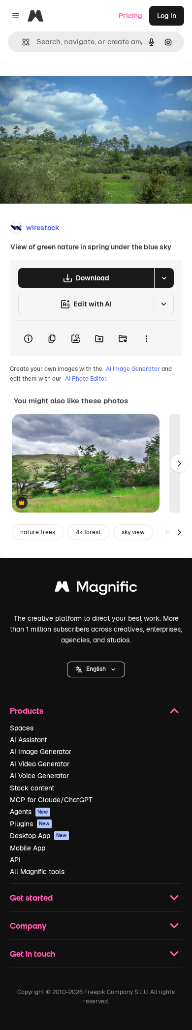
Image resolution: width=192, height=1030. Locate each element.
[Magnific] (96, 589)
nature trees (37, 532)
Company (28, 925)
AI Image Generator (133, 369)
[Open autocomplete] (21, 42)
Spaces (21, 728)
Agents (29, 811)
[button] (96, 669)
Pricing (130, 15)
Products (26, 710)
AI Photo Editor (85, 379)
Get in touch (32, 953)
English (96, 669)
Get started (31, 897)
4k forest (88, 532)
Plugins (30, 823)
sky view (133, 532)
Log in (166, 15)
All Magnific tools (37, 871)
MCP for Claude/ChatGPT (51, 799)
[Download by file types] (164, 278)
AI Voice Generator (39, 775)
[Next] (179, 463)
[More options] (146, 338)
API (15, 859)
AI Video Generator (39, 763)
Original (63, 84)
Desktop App (38, 835)
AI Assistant (28, 739)
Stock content (32, 788)
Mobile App (27, 848)
